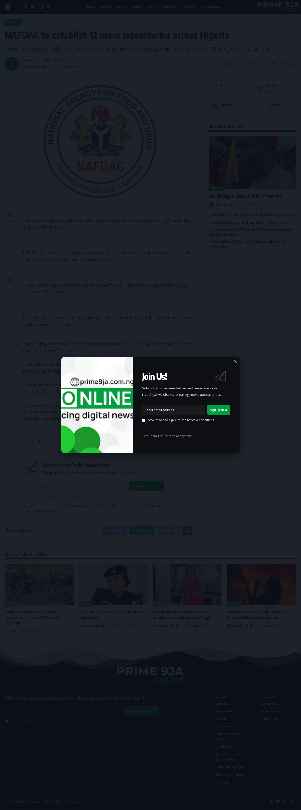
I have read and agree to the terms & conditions (180, 420)
